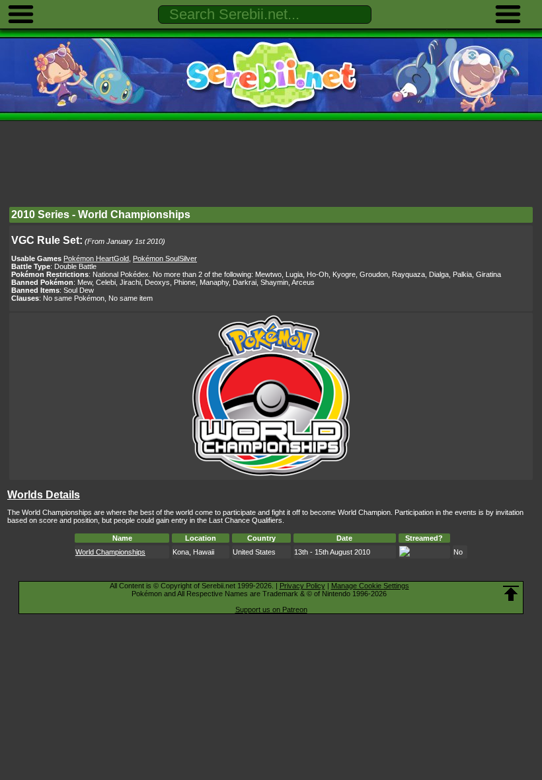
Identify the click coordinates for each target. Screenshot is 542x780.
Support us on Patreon (271, 609)
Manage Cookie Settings (370, 586)
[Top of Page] (511, 594)
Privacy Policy (302, 586)
